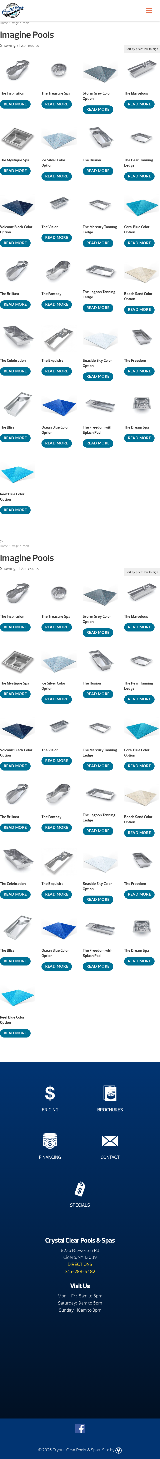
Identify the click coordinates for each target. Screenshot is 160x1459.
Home (4, 23)
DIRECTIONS (80, 1264)
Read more (15, 104)
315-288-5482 (80, 1271)
